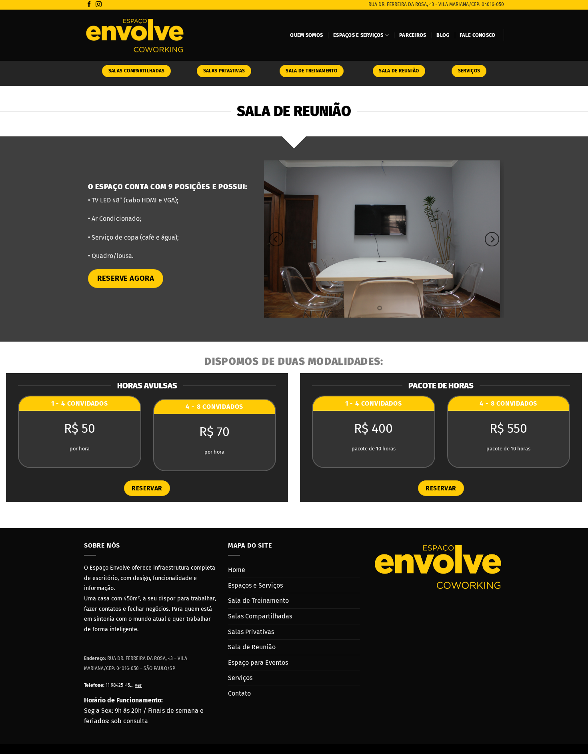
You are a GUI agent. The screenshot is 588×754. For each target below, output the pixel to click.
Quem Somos (306, 35)
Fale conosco (477, 35)
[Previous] (276, 239)
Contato (239, 693)
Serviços (240, 678)
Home (236, 570)
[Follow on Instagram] (99, 4)
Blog (442, 35)
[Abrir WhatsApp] (568, 734)
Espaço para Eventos (258, 662)
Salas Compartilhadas (260, 616)
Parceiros (412, 35)
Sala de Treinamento (258, 600)
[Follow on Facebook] (89, 4)
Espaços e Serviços (358, 35)
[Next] (492, 239)
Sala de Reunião (252, 647)
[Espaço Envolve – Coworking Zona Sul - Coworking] (135, 35)
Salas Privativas (251, 632)
